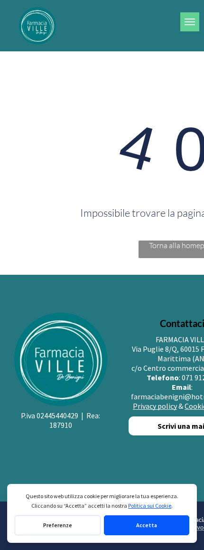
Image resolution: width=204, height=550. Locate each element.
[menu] (189, 21)
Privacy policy (155, 406)
